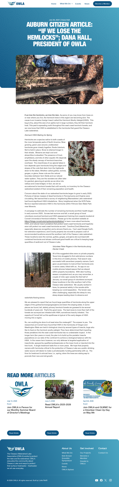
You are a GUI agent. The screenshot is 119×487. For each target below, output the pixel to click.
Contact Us (103, 453)
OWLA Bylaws (68, 469)
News (87, 4)
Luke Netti (43, 480)
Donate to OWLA (84, 462)
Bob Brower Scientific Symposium (67, 458)
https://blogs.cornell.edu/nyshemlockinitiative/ (44, 221)
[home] (16, 4)
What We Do (67, 453)
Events (78, 4)
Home (53, 4)
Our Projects (85, 453)
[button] (65, 3)
